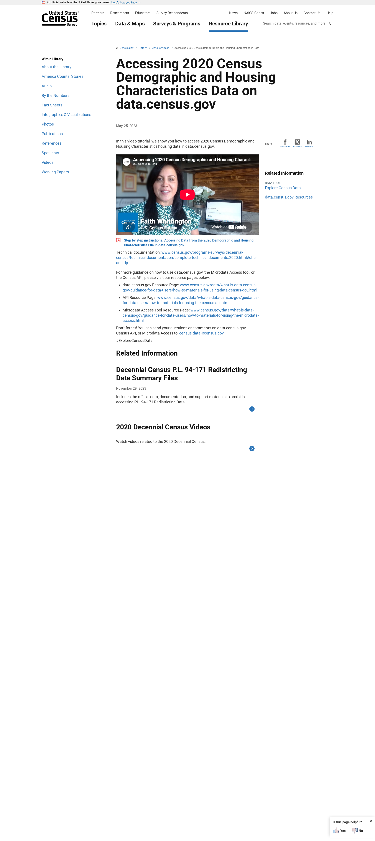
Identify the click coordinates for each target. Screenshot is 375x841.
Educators (142, 13)
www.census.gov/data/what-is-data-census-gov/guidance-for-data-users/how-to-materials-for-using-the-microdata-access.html (191, 315)
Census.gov (127, 48)
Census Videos (161, 48)
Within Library (52, 59)
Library (143, 48)
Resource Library (228, 24)
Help (329, 13)
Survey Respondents (172, 13)
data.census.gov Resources (289, 197)
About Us (291, 13)
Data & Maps (130, 24)
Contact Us (312, 13)
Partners (97, 13)
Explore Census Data (283, 187)
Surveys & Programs (176, 24)
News (233, 13)
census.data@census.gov (201, 333)
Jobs (274, 13)
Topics (99, 24)
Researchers (119, 13)
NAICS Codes (254, 13)
